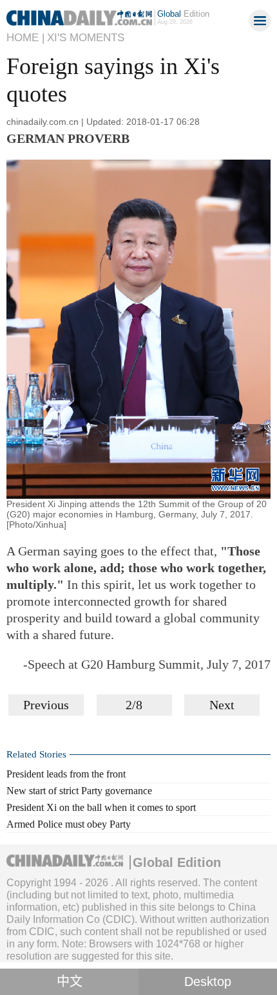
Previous (46, 705)
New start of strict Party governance (79, 790)
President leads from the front (66, 773)
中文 (69, 981)
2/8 (134, 705)
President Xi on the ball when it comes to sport (101, 807)
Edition (183, 14)
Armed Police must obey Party (68, 824)
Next (221, 705)
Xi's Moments (85, 38)
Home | (25, 38)
